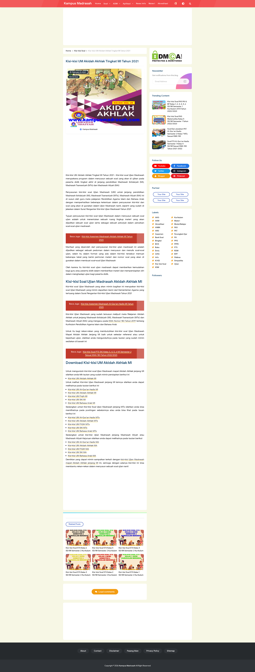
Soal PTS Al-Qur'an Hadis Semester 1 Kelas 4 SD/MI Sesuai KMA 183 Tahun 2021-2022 (178, 145)
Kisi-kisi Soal (73, 77)
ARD (157, 231)
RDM (176, 251)
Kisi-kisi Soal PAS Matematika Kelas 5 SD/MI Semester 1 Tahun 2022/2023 (177, 120)
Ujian (176, 264)
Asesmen (159, 234)
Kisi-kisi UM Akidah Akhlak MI (82, 378)
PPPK (176, 244)
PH (175, 237)
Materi (177, 221)
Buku (157, 247)
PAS (176, 227)
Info (157, 257)
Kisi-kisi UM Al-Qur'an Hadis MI (83, 389)
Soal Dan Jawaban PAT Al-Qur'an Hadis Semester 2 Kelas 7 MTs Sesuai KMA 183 (177, 132)
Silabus (177, 257)
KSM (157, 267)
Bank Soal (159, 237)
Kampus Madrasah (127, 666)
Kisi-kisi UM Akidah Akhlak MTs (83, 421)
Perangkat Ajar (180, 234)
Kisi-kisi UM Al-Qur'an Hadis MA (83, 442)
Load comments (107, 591)
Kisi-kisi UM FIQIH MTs (79, 424)
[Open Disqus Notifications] (175, 3)
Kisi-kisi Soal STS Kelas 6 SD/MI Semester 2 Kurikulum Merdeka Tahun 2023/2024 (78, 551)
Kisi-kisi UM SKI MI (77, 399)
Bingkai (158, 241)
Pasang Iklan (133, 651)
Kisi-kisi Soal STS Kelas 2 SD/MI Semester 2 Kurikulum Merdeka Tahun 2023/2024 (104, 575)
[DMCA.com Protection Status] (167, 56)
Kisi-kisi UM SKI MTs (77, 427)
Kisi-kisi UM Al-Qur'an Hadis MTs (84, 417)
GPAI (157, 254)
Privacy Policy (152, 651)
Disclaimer (114, 651)
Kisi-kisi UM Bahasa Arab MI (81, 403)
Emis (157, 251)
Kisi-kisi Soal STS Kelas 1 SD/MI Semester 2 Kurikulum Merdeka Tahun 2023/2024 (131, 575)
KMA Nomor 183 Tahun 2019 (122, 321)
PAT (175, 231)
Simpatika (178, 261)
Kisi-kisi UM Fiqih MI (77, 396)
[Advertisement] (127, 26)
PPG (176, 241)
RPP (176, 254)
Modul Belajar (180, 224)
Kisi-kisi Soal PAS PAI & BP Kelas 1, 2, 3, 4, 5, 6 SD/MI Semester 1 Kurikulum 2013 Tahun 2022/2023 (177, 106)
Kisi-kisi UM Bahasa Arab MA (82, 455)
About (83, 651)
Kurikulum (178, 217)
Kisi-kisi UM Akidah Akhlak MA (82, 445)
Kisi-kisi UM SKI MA (77, 452)
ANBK (157, 227)
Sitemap (171, 651)
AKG (157, 217)
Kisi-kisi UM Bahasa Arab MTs (82, 431)
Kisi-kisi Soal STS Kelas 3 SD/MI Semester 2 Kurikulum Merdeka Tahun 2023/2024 (78, 575)
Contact (97, 651)
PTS (175, 247)
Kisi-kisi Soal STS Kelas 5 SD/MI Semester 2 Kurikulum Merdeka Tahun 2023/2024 (104, 551)
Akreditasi (159, 224)
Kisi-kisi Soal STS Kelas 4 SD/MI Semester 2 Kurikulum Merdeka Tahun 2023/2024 (131, 551)
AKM (157, 221)
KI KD (157, 261)
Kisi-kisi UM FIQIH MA (78, 449)
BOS (157, 244)
